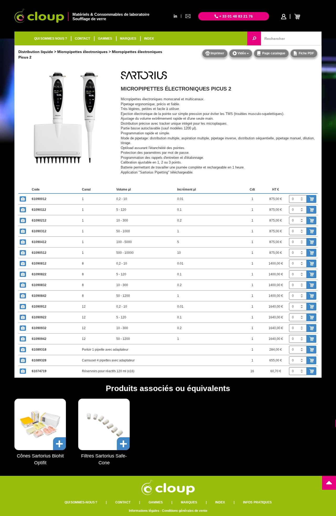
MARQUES (128, 38)
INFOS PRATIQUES (257, 502)
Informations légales (144, 511)
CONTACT (82, 38)
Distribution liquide (35, 52)
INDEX (149, 38)
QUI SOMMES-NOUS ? (81, 502)
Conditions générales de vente (184, 511)
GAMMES (105, 38)
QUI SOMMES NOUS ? (50, 38)
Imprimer (217, 53)
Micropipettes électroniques (82, 52)
